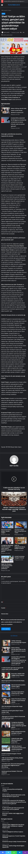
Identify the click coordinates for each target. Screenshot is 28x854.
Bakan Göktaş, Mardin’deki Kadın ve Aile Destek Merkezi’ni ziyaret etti (18, 110)
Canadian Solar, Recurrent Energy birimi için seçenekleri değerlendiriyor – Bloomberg (13, 765)
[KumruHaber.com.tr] (14, 5)
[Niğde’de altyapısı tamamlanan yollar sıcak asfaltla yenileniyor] (7, 559)
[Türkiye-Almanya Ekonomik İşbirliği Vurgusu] (6, 643)
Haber (9, 10)
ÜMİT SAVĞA (6, 32)
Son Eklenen (14, 635)
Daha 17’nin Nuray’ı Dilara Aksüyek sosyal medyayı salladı (18, 700)
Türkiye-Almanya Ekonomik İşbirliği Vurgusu (18, 641)
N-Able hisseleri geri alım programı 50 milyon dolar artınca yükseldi (12, 668)
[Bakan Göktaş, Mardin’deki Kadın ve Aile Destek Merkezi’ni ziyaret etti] (5, 110)
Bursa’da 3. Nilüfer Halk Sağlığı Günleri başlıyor (17, 674)
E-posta (3, 608)
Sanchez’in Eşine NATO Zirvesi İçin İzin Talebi (20, 531)
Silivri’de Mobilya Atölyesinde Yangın (12, 706)
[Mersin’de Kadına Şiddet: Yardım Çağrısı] (7, 524)
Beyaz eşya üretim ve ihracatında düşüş (13, 680)
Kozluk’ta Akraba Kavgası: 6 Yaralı (19, 557)
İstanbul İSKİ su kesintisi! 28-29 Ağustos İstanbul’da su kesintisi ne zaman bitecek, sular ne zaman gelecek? (18, 122)
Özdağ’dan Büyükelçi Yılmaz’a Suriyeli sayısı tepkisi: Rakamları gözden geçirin (7, 548)
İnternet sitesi (4, 613)
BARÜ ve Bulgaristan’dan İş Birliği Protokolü (20, 547)
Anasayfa (5, 10)
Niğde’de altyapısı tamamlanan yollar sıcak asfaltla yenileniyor (6, 566)
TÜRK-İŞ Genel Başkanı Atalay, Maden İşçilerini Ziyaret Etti (12, 758)
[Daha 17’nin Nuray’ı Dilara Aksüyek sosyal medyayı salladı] (6, 701)
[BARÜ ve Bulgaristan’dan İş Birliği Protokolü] (21, 540)
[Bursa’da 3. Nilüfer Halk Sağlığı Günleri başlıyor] (6, 676)
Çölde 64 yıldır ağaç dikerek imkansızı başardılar (17, 740)
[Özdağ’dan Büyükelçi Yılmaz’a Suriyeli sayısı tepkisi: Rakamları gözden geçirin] (7, 540)
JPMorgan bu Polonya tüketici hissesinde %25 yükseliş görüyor (13, 717)
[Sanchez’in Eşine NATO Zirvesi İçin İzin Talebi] (21, 524)
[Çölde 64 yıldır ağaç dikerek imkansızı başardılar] (6, 741)
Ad (2, 602)
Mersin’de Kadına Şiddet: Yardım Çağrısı (6, 531)
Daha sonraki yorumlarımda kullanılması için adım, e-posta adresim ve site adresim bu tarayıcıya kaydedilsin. (13, 622)
